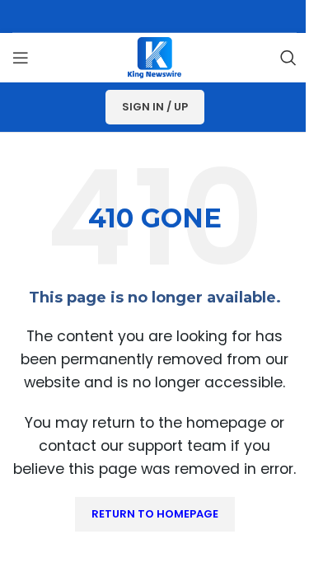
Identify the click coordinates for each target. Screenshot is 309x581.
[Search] (288, 57)
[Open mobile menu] (20, 57)
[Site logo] (155, 56)
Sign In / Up (155, 107)
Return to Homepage (154, 514)
